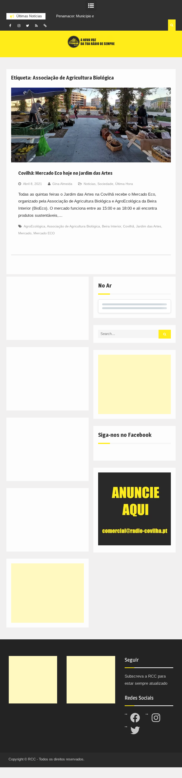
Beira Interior (111, 226)
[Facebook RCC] (10, 25)
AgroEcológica (34, 226)
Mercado (25, 233)
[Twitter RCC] (28, 25)
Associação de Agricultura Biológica (73, 226)
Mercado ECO (44, 233)
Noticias (90, 184)
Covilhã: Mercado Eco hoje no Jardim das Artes (65, 173)
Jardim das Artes (148, 226)
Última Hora (124, 184)
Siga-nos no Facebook (124, 434)
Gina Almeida (62, 184)
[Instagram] (19, 25)
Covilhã (128, 226)
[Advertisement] (134, 384)
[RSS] (36, 25)
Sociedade (105, 184)
